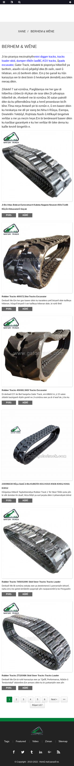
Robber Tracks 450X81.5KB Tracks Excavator (24, 390)
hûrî (25, 215)
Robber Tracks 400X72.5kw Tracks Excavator (24, 296)
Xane (22, 31)
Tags (6, 741)
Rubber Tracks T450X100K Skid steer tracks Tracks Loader (31, 582)
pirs (9, 215)
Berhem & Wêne (42, 31)
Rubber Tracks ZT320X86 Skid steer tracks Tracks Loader (30, 675)
